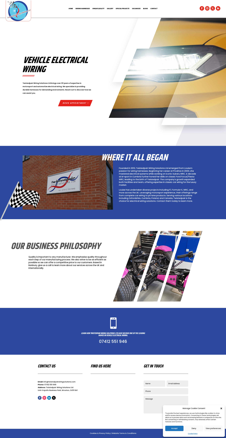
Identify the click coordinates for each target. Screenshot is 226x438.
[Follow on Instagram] (207, 8)
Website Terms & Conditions (124, 433)
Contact (153, 9)
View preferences (213, 428)
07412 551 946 (113, 341)
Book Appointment (74, 103)
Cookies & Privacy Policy (100, 433)
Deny (194, 428)
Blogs (145, 9)
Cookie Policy (193, 434)
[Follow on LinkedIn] (218, 8)
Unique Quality (98, 9)
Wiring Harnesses (82, 9)
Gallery (110, 9)
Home (71, 9)
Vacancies (136, 9)
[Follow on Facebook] (202, 8)
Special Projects (122, 9)
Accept (174, 428)
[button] (221, 408)
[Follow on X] (212, 8)
